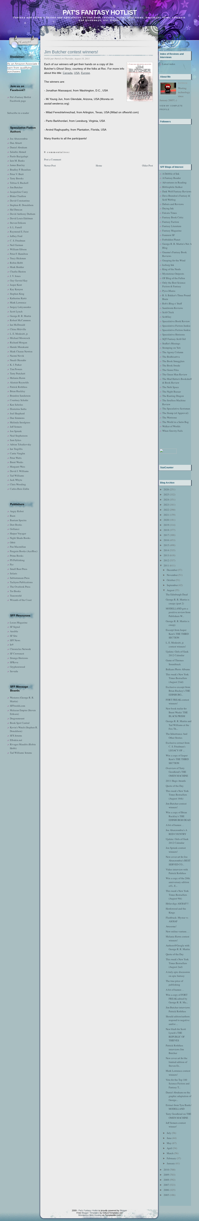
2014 (166, 550)
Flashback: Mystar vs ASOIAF (177, 919)
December (172, 570)
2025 (166, 494)
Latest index (168, 64)
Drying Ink (168, 208)
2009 (166, 1174)
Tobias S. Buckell (19, 183)
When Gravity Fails (172, 430)
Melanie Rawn (17, 378)
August (170, 590)
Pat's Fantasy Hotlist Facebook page (20, 99)
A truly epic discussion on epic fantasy (178, 974)
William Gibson (18, 249)
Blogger (123, 1210)
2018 (166, 530)
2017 (166, 535)
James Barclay (17, 165)
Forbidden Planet (171, 239)
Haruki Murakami (19, 347)
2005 (166, 1195)
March (170, 1153)
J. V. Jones (15, 276)
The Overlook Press (20, 586)
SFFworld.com (17, 705)
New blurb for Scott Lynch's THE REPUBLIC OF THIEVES (176, 1034)
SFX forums (16, 735)
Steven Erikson (18, 223)
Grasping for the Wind (173, 260)
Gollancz (14, 529)
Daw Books (16, 524)
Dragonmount (17, 718)
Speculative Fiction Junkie (176, 325)
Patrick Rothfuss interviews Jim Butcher (175, 1049)
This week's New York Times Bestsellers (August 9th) (177, 894)
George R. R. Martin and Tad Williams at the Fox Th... (178, 724)
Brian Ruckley (17, 391)
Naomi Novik (17, 355)
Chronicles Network (20, 649)
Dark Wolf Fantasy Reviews (176, 191)
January (171, 1163)
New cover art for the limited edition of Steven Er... (176, 1061)
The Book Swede (171, 365)
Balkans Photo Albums (178, 669)
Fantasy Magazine (172, 230)
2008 (166, 1179)
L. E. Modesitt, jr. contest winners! (176, 644)
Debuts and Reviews (173, 204)
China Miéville (18, 329)
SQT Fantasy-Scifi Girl (174, 339)
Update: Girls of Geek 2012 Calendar (177, 653)
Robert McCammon (20, 320)
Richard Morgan (18, 342)
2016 (166, 540)
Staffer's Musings (171, 343)
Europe (85, 72)
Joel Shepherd (17, 413)
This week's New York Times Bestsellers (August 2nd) (177, 963)
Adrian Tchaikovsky (20, 444)
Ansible (14, 631)
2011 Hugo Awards (176, 780)
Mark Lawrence (18, 302)
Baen (12, 515)
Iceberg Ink (168, 265)
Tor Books (15, 591)
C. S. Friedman (17, 240)
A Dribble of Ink (170, 173)
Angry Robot (17, 511)
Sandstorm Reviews (172, 308)
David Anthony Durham (22, 214)
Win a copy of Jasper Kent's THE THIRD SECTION (177, 759)
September (172, 585)
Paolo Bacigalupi (19, 156)
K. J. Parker (16, 364)
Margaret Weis (17, 466)
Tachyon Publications (21, 582)
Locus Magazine (18, 622)
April (169, 1148)
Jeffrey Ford (16, 236)
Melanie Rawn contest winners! (177, 938)
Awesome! (171, 926)
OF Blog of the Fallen (173, 278)
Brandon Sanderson (20, 395)
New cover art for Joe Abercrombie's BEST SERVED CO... (178, 860)
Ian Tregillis (16, 449)
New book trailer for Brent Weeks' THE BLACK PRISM (177, 712)
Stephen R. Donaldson (21, 205)
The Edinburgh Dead (177, 594)
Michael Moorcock (20, 338)
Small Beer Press (18, 569)
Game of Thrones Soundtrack (175, 662)
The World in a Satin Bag (175, 422)
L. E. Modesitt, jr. (19, 333)
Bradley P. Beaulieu (20, 169)
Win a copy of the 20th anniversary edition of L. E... (178, 882)
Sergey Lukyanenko (20, 307)
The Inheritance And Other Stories (176, 735)
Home (99, 165)
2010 (166, 1169)
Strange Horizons (19, 658)
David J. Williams (19, 471)
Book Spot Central (20, 723)
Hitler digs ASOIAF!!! (177, 903)
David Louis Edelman (21, 218)
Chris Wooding (18, 484)
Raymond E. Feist (19, 231)
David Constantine (20, 200)
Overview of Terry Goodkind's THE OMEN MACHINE (177, 771)
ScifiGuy (166, 316)
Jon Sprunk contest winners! (176, 849)
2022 (166, 509)
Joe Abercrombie (19, 138)
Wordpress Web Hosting (89, 1215)
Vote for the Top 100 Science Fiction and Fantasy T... (177, 1083)
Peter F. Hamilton (19, 254)
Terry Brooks (17, 178)
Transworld (16, 595)
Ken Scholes (16, 404)
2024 (166, 499)
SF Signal (15, 627)
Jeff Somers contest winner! (176, 1124)
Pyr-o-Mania (168, 291)
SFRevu (14, 662)
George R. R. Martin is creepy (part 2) (177, 601)
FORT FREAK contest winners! (177, 701)
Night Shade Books (20, 538)
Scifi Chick (168, 312)
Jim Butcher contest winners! (71, 52)
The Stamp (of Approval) (175, 413)
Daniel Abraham (18, 147)
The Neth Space (170, 387)
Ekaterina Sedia (18, 409)
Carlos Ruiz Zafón (19, 489)
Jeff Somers (16, 426)
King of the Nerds (171, 269)
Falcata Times (169, 213)
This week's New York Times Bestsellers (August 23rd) (177, 678)
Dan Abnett (16, 143)
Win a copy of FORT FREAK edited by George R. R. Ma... (177, 998)
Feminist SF (168, 235)
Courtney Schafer (19, 400)
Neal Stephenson (19, 435)
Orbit (12, 542)
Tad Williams (17, 475)
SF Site (13, 635)
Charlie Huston (18, 271)
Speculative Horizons (173, 334)
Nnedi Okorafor (18, 360)
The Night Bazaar (171, 391)
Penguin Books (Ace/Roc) (23, 551)
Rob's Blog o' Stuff (172, 303)
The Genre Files (170, 370)
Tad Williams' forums (21, 752)
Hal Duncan (16, 209)
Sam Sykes (15, 440)
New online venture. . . (177, 931)
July (169, 1133)
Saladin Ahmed (18, 152)
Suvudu (14, 671)
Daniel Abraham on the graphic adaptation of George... (178, 1096)
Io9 (11, 644)
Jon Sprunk (16, 431)
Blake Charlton (18, 196)
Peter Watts (16, 458)
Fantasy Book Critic (172, 217)
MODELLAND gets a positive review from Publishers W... (178, 612)
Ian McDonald (17, 324)
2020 (166, 520)
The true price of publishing (174, 983)
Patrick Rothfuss (18, 387)
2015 (166, 545)
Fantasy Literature (171, 226)
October (171, 580)
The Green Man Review (174, 374)
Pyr (11, 564)
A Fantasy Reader (171, 178)
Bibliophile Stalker (172, 187)
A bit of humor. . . (175, 825)
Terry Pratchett (17, 373)
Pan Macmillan (18, 546)
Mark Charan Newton (21, 351)
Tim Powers (16, 369)
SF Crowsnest (17, 653)
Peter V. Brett (17, 174)
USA (76, 72)
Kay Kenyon (16, 289)
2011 (166, 565)
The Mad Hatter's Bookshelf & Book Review (177, 381)
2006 (166, 1190)
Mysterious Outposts (173, 273)
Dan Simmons (17, 418)
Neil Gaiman (16, 245)
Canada (67, 72)
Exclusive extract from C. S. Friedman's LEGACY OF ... (177, 746)
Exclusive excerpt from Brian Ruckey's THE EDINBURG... (178, 690)
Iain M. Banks (17, 160)
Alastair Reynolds (19, 382)
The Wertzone (169, 417)
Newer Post (50, 165)
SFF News (15, 640)
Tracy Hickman (18, 258)
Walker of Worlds (171, 426)
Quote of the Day (175, 786)
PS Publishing (17, 560)
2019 (166, 525)
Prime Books (16, 555)
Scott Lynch (16, 311)
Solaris (13, 573)
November (172, 575)
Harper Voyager (18, 533)
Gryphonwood (17, 666)
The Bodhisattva (171, 356)
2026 (166, 489)
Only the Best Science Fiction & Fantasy (173, 284)
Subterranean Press (20, 578)
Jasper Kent (16, 284)
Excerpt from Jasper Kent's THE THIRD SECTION (177, 633)
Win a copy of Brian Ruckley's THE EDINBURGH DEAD (178, 816)
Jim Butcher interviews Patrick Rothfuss (178, 1009)
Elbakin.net (16, 740)
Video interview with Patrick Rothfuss (177, 871)
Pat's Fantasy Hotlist (100, 12)
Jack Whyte (16, 480)
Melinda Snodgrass (20, 422)
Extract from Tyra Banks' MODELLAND (179, 1107)
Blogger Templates (90, 1213)
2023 (166, 504)
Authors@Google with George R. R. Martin (178, 947)
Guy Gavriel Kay (19, 280)
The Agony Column (172, 352)
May (169, 1143)
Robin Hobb (16, 262)
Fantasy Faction (170, 222)
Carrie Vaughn (17, 453)
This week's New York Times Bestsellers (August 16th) (177, 794)
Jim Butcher (16, 187)
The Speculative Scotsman (176, 408)
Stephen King (17, 293)
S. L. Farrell (16, 227)
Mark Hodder (17, 267)
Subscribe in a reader (18, 113)
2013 (166, 555)
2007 (166, 1185)
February (171, 1158)
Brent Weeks (16, 462)
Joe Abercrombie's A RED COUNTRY (176, 832)
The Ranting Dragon (173, 396)
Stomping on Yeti (171, 347)
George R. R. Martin (20, 316)
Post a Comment (52, 159)
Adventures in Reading (174, 182)
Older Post (147, 165)
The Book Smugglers (173, 361)
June (169, 1138)
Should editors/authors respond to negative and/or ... (178, 1020)
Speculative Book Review (176, 321)
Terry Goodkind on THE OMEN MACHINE (178, 1115)
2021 (166, 514)
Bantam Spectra (18, 520)
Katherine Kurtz (18, 298)
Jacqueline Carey (19, 192)
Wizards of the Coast (21, 600)
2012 (166, 560)
